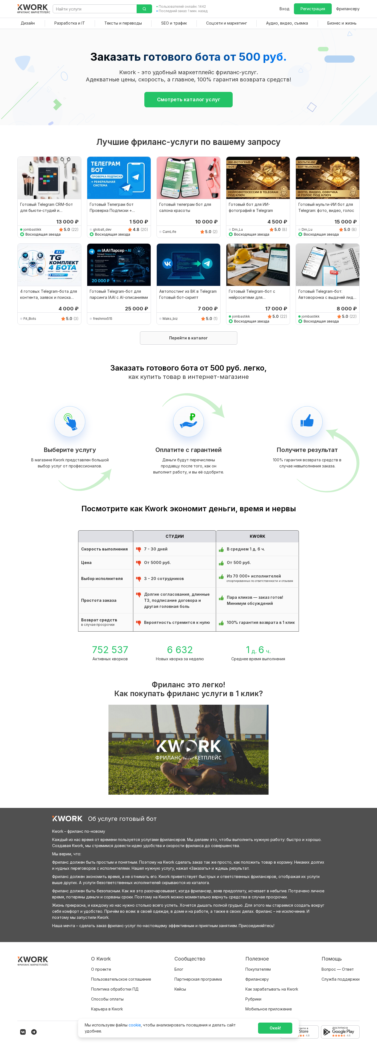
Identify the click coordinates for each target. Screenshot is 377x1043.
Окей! (275, 1028)
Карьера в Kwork (107, 1009)
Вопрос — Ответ (338, 969)
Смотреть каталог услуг (188, 99)
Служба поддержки (341, 979)
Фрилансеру (348, 8)
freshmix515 (102, 318)
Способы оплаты (107, 999)
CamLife (169, 232)
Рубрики (253, 999)
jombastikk (32, 229)
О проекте (101, 969)
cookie (135, 1025)
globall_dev (102, 229)
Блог (178, 969)
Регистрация (313, 8)
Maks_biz (170, 318)
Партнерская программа (198, 979)
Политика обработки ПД (115, 989)
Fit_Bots (29, 318)
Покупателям (258, 969)
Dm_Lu (237, 229)
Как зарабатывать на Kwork (271, 989)
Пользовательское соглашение (121, 979)
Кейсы (180, 989)
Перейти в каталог (188, 338)
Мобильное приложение (268, 1009)
